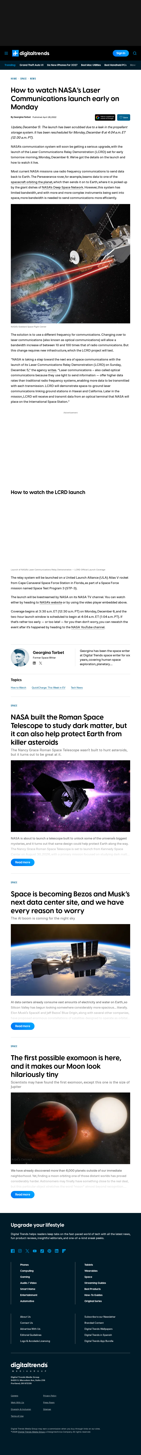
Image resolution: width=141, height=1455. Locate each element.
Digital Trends (24, 58)
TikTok (42, 1251)
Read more (22, 862)
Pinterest (49, 1251)
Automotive (27, 1301)
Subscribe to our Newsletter (99, 1316)
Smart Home (27, 1289)
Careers (14, 1395)
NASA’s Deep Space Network (62, 187)
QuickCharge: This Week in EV (48, 687)
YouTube (35, 1251)
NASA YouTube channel (87, 627)
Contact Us (26, 1322)
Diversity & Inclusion (21, 1409)
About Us (25, 1316)
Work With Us (17, 1402)
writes (52, 370)
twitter (40, 663)
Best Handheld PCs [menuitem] (115, 65)
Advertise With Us (30, 1328)
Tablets (88, 1265)
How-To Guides (93, 1295)
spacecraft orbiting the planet (31, 182)
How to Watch (18, 687)
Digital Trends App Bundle (98, 1340)
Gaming (25, 1277)
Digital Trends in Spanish (98, 1334)
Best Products (92, 1289)
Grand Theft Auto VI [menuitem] (31, 65)
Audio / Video (28, 1283)
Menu (6, 53)
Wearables (90, 1271)
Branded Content (94, 1322)
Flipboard (64, 1251)
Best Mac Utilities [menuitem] (91, 65)
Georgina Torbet (22, 117)
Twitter (27, 1251)
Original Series (93, 1301)
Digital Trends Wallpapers (98, 1328)
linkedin (34, 663)
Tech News (77, 687)
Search (134, 53)
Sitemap (47, 1409)
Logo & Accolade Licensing (35, 1340)
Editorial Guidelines (30, 1334)
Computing (27, 1271)
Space (88, 1277)
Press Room (49, 1402)
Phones (24, 1265)
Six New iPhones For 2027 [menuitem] (62, 65)
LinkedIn (57, 1251)
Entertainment (28, 1295)
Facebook (13, 1251)
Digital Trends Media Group (31, 1431)
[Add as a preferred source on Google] (105, 117)
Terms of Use (17, 1416)
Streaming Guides (95, 1283)
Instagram (20, 1251)
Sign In (120, 53)
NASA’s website (51, 602)
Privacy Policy (49, 1395)
